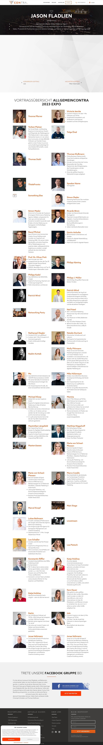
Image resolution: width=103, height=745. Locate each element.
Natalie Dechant (74, 333)
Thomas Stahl (34, 159)
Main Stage (72, 505)
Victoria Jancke (74, 111)
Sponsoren (46, 2)
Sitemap (42, 743)
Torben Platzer (35, 127)
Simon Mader (73, 197)
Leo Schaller (34, 539)
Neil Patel (71, 309)
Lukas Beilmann (35, 518)
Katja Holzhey (73, 558)
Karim (31, 613)
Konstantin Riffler (36, 558)
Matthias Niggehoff (76, 426)
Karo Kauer (72, 590)
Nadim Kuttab (34, 353)
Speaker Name (73, 183)
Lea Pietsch (72, 545)
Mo (29, 373)
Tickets (68, 2)
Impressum (26, 742)
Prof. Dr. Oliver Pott (37, 257)
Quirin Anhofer (74, 232)
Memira (70, 396)
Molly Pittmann (74, 348)
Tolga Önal (72, 132)
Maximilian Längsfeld (38, 426)
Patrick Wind (34, 295)
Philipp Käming (74, 262)
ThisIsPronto (34, 184)
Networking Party (36, 312)
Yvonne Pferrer (35, 116)
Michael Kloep (34, 396)
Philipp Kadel (34, 274)
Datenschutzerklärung (18, 742)
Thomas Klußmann (75, 154)
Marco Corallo (73, 473)
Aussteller (61, 2)
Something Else (35, 195)
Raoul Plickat (34, 232)
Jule (69, 613)
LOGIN (92, 2)
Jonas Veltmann (35, 636)
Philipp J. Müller (74, 277)
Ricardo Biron (73, 211)
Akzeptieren (11, 739)
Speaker (54, 2)
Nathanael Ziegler (36, 333)
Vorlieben (29, 739)
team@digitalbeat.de (19, 694)
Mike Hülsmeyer (74, 373)
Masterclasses (34, 445)
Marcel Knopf (34, 508)
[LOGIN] (89, 2)
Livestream (72, 521)
